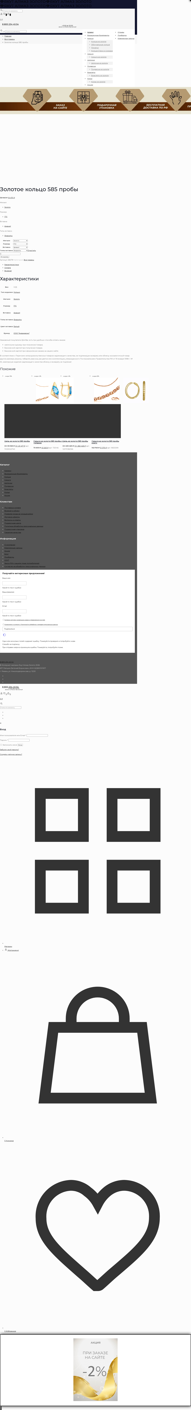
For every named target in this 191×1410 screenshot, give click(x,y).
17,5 (5, 217)
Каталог (7, 471)
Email (4, 606)
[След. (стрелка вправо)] (1, 1409)
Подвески (8, 486)
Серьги (7, 480)
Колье (7, 492)
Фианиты (8, 236)
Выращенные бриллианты (16, 474)
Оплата (7, 268)
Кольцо (17, 292)
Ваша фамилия (8, 592)
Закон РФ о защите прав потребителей (21, 563)
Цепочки (8, 483)
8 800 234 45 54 (10, 24)
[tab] (69, 264)
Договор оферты (12, 517)
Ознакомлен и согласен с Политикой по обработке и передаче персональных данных (31, 624)
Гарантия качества (12, 532)
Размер (3, 212)
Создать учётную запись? (11, 754)
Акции (7, 495)
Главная (7, 36)
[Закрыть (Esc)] (1, 1408)
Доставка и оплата (12, 508)
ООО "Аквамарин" (22, 333)
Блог (6, 554)
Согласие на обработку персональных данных (24, 566)
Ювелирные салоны (13, 548)
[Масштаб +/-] (1, 1406)
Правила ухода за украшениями (18, 514)
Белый (16, 326)
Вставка (3, 221)
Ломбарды (9, 557)
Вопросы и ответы (12, 520)
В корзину (5, 257)
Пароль (4, 740)
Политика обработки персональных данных (23, 526)
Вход (20, 745)
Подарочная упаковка (14, 529)
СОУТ (6, 560)
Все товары (9, 39)
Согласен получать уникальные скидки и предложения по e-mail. (25, 620)
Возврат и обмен (11, 511)
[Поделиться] (1, 1407)
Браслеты (8, 489)
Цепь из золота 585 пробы (17, 441)
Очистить (32, 250)
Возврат (8, 271)
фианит (7, 226)
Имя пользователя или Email (13, 735)
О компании (9, 545)
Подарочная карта (12, 523)
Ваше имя (6, 578)
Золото (7, 207)
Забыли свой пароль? (9, 750)
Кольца (7, 477)
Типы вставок (6, 231)
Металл (3, 202)
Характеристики (11, 265)
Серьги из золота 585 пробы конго (105, 442)
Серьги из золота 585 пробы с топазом (47, 442)
